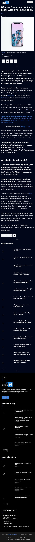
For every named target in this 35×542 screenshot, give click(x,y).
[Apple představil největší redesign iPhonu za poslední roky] (8, 444)
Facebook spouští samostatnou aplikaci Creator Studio (23, 329)
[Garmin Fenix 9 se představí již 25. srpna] (7, 250)
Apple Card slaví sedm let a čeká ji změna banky (23, 265)
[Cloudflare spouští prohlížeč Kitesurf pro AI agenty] (7, 362)
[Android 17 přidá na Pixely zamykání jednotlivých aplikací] (7, 322)
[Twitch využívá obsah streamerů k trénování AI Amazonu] (7, 338)
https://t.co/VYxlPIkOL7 (19, 120)
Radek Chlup (9, 55)
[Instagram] (30, 2)
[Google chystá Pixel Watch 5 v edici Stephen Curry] (7, 346)
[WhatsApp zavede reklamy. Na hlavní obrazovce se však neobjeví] (8, 436)
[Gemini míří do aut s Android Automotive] (8, 427)
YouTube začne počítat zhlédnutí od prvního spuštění (23, 297)
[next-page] (5, 368)
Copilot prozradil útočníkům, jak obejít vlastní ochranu (23, 289)
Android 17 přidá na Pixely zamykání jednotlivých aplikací (22, 321)
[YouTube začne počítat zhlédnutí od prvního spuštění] (7, 298)
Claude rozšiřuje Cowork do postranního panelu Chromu (22, 353)
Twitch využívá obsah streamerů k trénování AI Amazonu (23, 337)
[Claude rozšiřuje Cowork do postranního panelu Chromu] (7, 354)
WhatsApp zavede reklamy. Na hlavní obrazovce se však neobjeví (24, 435)
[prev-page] (2, 368)
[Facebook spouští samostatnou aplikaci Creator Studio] (7, 330)
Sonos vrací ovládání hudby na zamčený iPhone (23, 313)
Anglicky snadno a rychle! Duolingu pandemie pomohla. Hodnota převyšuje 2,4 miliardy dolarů (23, 419)
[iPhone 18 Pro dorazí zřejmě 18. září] (7, 258)
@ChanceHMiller (7, 122)
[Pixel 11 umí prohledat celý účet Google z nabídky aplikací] (7, 282)
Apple (3, 13)
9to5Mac (4, 98)
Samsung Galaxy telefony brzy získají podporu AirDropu (24, 410)
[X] (32, 2)
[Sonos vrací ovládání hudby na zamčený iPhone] (7, 314)
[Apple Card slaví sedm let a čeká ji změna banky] (7, 266)
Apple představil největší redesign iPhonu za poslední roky (23, 443)
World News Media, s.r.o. (14, 534)
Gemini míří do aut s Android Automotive (21, 427)
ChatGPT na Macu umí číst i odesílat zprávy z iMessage (22, 273)
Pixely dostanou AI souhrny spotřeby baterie (22, 305)
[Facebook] (28, 2)
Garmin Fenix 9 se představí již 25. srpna (22, 249)
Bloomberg (10, 95)
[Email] (11, 61)
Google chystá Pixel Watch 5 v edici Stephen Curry (22, 345)
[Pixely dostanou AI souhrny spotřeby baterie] (7, 306)
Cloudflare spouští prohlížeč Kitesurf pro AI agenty (22, 361)
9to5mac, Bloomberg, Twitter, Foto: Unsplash (16, 52)
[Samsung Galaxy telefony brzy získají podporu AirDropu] (8, 411)
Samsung (30, 110)
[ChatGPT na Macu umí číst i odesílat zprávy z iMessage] (7, 274)
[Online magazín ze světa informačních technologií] (5, 2)
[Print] (15, 61)
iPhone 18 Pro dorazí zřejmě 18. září (23, 257)
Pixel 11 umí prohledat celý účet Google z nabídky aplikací (23, 281)
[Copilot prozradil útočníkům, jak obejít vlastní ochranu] (7, 290)
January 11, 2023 (25, 126)
